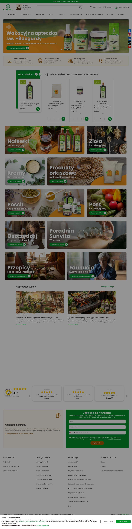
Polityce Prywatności (43, 525)
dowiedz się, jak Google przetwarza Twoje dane (32, 521)
